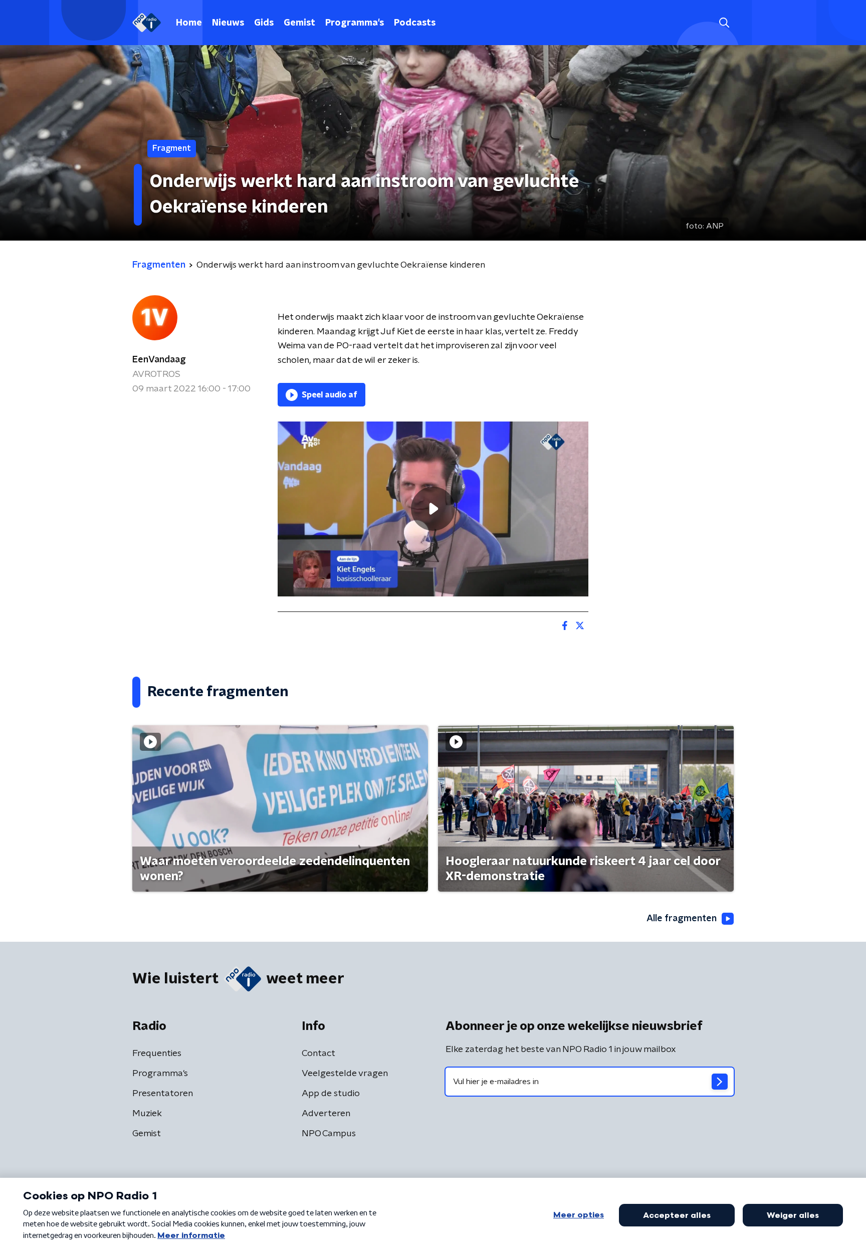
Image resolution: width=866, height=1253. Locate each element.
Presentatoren (162, 1093)
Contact (318, 1053)
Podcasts (415, 23)
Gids (264, 23)
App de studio (331, 1093)
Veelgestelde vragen (345, 1073)
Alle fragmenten (681, 918)
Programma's (354, 23)
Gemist (299, 23)
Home (189, 23)
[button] (724, 23)
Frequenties (156, 1053)
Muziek (147, 1113)
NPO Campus (329, 1133)
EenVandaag (159, 359)
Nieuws (228, 23)
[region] (433, 509)
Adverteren (326, 1113)
